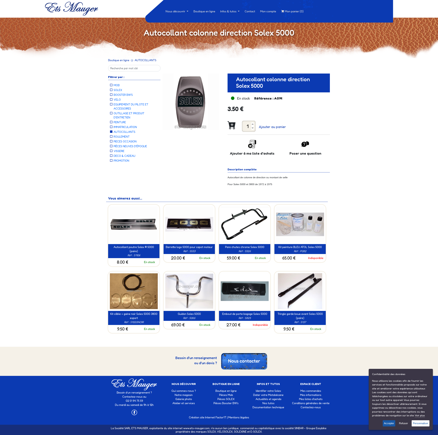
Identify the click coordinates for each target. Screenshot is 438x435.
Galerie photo (183, 399)
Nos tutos (268, 403)
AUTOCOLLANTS (145, 60)
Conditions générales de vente (311, 403)
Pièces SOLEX (226, 399)
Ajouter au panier (272, 127)
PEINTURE (120, 122)
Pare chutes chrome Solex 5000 (244, 247)
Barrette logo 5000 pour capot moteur (189, 247)
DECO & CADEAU (124, 156)
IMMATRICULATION (125, 127)
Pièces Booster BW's (226, 403)
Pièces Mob (226, 395)
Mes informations (310, 395)
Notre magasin (184, 395)
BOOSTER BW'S (123, 94)
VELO (117, 99)
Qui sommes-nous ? (183, 390)
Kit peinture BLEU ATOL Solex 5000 (300, 247)
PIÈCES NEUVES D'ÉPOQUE (130, 146)
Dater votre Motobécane (268, 395)
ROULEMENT (122, 136)
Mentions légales (238, 417)
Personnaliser (420, 423)
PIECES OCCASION (125, 141)
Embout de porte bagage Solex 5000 (244, 314)
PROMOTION (121, 160)
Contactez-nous (311, 407)
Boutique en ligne (204, 11)
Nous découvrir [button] (176, 11)
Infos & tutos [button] (228, 11)
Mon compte (268, 11)
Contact (250, 11)
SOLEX (118, 90)
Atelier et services (183, 403)
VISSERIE (119, 151)
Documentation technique (268, 407)
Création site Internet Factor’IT (207, 417)
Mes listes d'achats (311, 399)
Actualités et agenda (268, 399)
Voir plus (420, 415)
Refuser (403, 423)
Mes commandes (310, 390)
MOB (117, 85)
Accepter (389, 423)
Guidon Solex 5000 (189, 314)
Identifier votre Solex (268, 390)
